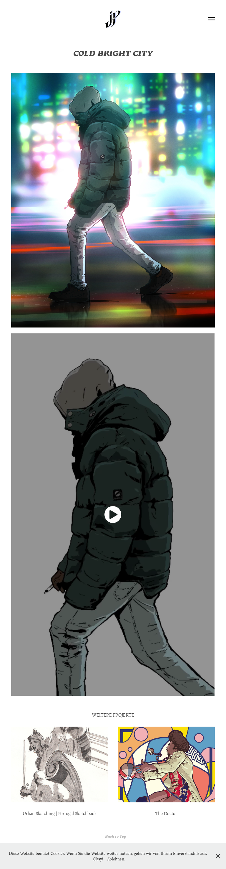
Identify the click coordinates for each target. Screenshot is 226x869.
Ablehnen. (116, 859)
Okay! (98, 859)
